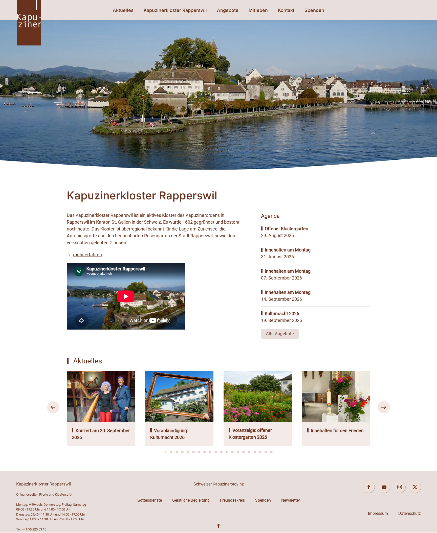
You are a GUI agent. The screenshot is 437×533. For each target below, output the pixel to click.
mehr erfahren (87, 254)
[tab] (165, 452)
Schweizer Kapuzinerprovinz (218, 484)
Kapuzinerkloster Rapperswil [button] (175, 10)
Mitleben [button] (258, 10)
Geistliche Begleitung (191, 500)
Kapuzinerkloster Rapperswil (43, 483)
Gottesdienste (149, 500)
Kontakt (286, 10)
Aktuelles (123, 10)
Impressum (378, 513)
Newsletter (290, 500)
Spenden (314, 10)
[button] (53, 407)
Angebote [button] (227, 10)
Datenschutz (409, 513)
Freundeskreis (232, 500)
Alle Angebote (280, 333)
